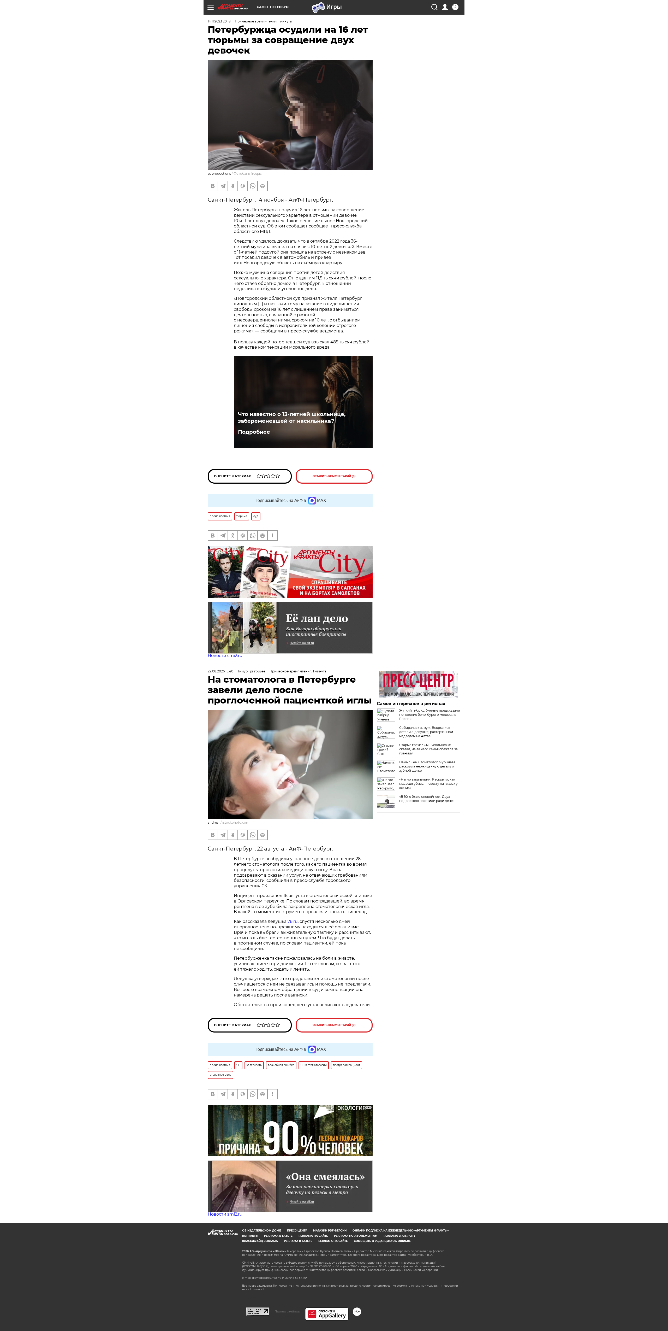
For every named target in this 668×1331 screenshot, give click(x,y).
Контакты (250, 1236)
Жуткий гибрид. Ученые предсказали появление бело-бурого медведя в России (429, 714)
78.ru (293, 921)
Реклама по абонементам (356, 1236)
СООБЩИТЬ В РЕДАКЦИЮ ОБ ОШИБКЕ (382, 1241)
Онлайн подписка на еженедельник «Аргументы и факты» (401, 1230)
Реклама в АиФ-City (399, 1236)
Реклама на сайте (313, 1236)
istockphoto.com (235, 822)
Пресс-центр (297, 1230)
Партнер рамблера (287, 1311)
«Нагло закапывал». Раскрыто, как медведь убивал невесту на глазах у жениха (428, 783)
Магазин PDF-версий (330, 1230)
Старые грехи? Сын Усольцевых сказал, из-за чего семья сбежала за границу (428, 749)
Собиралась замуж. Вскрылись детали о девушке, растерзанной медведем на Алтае (426, 732)
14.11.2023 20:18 (219, 21)
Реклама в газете (278, 1236)
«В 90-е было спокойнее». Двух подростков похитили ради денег (426, 799)
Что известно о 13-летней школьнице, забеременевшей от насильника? (291, 417)
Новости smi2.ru (225, 655)
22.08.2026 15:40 (220, 671)
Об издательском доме (261, 1230)
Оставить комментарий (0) (334, 476)
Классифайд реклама (260, 1241)
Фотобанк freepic (248, 173)
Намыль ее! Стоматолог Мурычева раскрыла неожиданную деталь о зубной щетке (427, 766)
